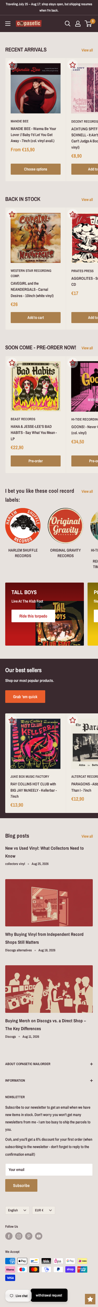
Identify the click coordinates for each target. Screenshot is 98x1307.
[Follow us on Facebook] (9, 1236)
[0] (88, 23)
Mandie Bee (19, 121)
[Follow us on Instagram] (18, 1236)
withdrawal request (49, 1295)
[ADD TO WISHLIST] (12, 64)
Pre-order (35, 461)
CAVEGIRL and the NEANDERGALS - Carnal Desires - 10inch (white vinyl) (32, 289)
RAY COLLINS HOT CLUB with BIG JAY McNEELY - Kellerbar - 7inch (33, 790)
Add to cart (35, 317)
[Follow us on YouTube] (38, 1236)
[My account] (77, 24)
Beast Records (23, 419)
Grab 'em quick (25, 696)
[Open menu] (7, 24)
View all (87, 50)
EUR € (39, 1210)
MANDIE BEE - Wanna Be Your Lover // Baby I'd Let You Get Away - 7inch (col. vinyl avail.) (33, 135)
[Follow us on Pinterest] (28, 1236)
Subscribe (21, 1185)
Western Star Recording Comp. (31, 273)
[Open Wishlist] (90, 1299)
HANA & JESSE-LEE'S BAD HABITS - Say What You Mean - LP (34, 433)
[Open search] (68, 24)
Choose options (35, 169)
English (13, 1210)
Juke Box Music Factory (29, 776)
